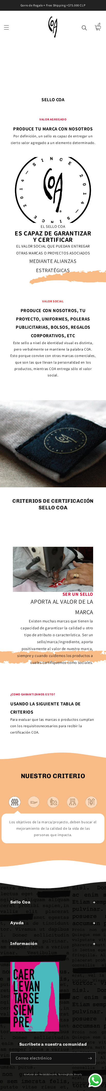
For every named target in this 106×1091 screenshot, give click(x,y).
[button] (6, 27)
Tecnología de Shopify (70, 1074)
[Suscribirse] (89, 1058)
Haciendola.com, (48, 1074)
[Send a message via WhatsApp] (95, 1080)
